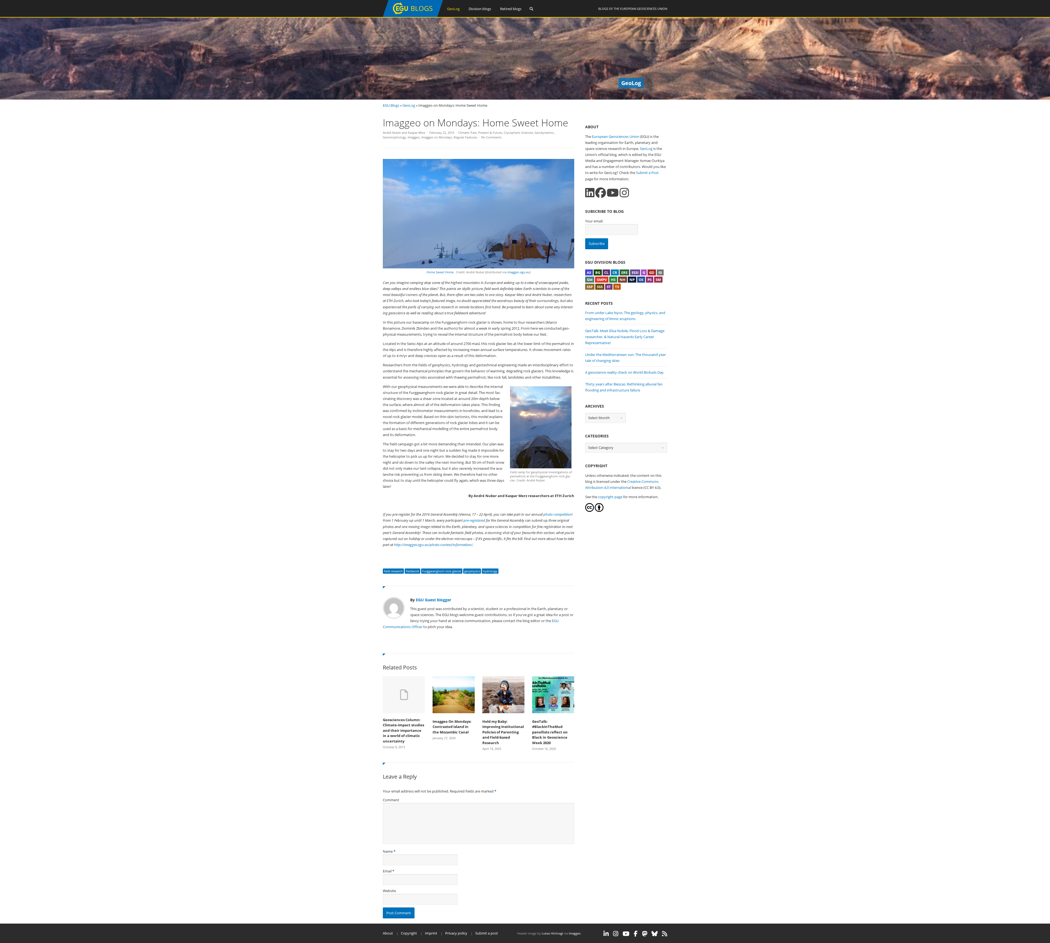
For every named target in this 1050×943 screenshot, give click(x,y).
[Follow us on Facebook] (600, 192)
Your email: (594, 221)
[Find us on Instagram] (624, 192)
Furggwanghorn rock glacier (441, 571)
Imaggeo (414, 137)
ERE (624, 272)
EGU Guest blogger (433, 599)
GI (660, 272)
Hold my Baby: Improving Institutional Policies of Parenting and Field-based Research (503, 732)
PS (650, 279)
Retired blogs (510, 8)
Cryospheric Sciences (518, 132)
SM (658, 279)
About (388, 933)
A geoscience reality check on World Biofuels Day (624, 372)
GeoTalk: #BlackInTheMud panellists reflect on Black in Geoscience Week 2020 (550, 732)
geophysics (472, 571)
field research (393, 571)
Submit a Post (647, 172)
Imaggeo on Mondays (436, 137)
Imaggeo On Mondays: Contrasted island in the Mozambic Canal (452, 727)
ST (609, 286)
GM (590, 279)
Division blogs (480, 8)
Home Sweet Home (440, 272)
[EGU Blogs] (413, 15)
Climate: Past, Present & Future (480, 132)
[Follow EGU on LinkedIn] (606, 934)
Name (388, 851)
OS (641, 279)
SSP (590, 286)
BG (597, 272)
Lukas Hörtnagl (552, 933)
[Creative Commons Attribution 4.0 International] (589, 510)
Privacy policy (456, 933)
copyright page (610, 496)
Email (387, 871)
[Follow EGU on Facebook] (636, 934)
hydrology (490, 571)
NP (632, 279)
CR (614, 272)
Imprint (431, 933)
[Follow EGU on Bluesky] (655, 934)
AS (589, 272)
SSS (600, 286)
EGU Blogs (391, 105)
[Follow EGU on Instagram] (615, 934)
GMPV (602, 279)
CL (606, 272)
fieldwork (412, 571)
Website (389, 890)
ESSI (635, 272)
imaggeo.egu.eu (518, 272)
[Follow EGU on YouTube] (626, 934)
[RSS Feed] (664, 934)
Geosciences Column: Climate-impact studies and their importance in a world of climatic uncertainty (403, 730)
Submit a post (486, 933)
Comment (391, 799)
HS (613, 279)
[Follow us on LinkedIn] (589, 192)
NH (622, 279)
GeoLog (453, 8)
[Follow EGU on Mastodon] (644, 934)
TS (617, 286)
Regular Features (465, 137)
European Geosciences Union (643, 9)
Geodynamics (544, 132)
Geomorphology (394, 137)
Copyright (409, 933)
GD (651, 272)
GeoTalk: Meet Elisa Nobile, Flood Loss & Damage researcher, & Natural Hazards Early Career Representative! (624, 336)
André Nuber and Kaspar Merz (404, 132)
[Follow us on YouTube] (613, 192)
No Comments (491, 137)
